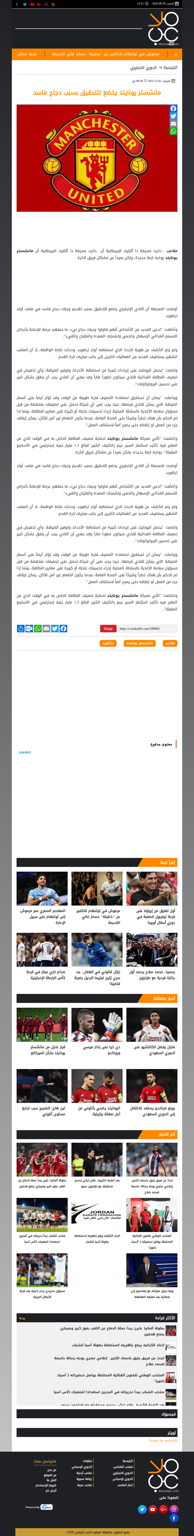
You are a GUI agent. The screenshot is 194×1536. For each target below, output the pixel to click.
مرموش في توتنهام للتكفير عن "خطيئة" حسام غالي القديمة (98, 917)
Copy (108, 628)
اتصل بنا (51, 1480)
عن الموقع (50, 1475)
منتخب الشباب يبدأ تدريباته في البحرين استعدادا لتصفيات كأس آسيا (42, 1238)
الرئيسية (170, 67)
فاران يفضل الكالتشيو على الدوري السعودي (154, 1050)
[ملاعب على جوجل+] (40, 4)
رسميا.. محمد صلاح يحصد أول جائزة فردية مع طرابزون (152, 975)
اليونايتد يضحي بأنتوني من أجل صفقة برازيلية (99, 1111)
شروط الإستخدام (45, 1485)
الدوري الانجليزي (143, 67)
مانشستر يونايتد (123, 438)
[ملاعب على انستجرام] (47, 4)
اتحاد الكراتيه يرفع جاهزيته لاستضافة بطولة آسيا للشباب (97, 1238)
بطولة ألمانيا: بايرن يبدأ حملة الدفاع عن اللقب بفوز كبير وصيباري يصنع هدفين (42, 1183)
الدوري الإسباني (123, 1479)
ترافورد (108, 643)
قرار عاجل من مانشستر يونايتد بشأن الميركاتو (48, 1050)
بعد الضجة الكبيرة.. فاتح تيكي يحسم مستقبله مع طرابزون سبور (97, 1183)
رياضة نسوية (84, 1479)
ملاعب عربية (84, 1485)
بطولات (87, 1461)
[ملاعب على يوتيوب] (32, 4)
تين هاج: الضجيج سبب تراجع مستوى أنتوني (43, 1111)
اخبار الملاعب (125, 1485)
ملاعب (171, 250)
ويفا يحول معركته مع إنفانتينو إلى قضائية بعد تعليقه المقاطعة (152, 1294)
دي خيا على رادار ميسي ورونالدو (101, 1050)
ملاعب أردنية (84, 1473)
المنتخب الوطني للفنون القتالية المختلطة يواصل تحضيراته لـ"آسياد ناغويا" (152, 1241)
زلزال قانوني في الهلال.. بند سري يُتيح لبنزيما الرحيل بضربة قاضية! (97, 978)
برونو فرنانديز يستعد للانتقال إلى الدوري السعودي (152, 1111)
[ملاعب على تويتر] (25, 4)
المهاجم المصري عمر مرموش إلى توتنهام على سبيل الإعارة (42, 917)
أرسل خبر (51, 1490)
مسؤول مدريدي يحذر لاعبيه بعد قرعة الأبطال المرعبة (42, 1294)
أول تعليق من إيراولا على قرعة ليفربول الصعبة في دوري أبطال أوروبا (155, 917)
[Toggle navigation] (171, 43)
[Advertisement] (97, 273)
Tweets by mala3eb (163, 1440)
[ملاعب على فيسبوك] (18, 4)
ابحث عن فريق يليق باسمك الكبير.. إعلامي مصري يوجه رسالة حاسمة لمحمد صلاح (152, 1186)
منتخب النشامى (123, 1467)
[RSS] (54, 4)
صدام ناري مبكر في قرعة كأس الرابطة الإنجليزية (45, 975)
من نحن (51, 1470)
